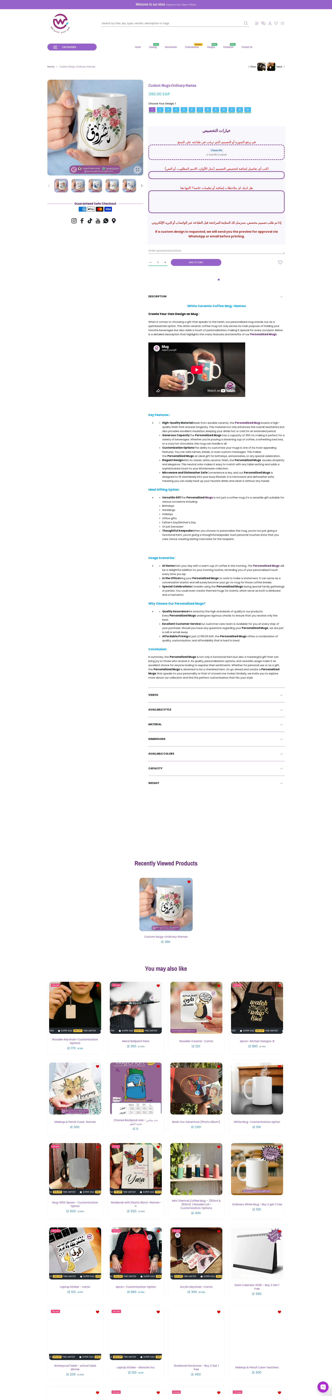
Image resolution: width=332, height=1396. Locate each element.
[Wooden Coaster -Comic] (196, 1008)
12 (240, 109)
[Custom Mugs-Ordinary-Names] (166, 904)
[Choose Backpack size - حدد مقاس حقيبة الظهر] (136, 1088)
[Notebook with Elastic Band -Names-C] (136, 1169)
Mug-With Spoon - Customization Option (75, 1204)
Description (157, 296)
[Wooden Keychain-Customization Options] (75, 1008)
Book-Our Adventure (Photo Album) (196, 1122)
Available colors (161, 753)
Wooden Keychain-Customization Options (75, 1041)
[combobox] (175, 23)
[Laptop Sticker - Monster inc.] (136, 1334)
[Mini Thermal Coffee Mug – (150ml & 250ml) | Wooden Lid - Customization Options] (196, 1169)
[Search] (245, 23)
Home (50, 66)
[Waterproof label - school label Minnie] (75, 1334)
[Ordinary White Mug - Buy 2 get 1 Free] (257, 1169)
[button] (263, 23)
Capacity (155, 768)
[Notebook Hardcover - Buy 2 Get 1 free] (196, 1334)
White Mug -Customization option (257, 1122)
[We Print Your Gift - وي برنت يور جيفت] (60, 23)
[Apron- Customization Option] (136, 1253)
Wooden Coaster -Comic (196, 1041)
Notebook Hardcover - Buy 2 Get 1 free (196, 1367)
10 (224, 109)
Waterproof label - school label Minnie (75, 1367)
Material (155, 724)
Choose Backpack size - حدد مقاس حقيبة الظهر (136, 1121)
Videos (153, 695)
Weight (153, 783)
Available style (159, 709)
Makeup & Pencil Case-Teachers (257, 1367)
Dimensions (156, 739)
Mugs (209, 497)
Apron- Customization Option (136, 1286)
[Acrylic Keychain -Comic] (196, 1253)
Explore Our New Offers (181, 4)
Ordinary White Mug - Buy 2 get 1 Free (257, 1204)
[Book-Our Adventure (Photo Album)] (196, 1088)
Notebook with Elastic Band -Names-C (136, 1204)
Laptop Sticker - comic (75, 1286)
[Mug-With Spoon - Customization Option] (75, 1169)
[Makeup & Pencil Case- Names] (75, 1088)
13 (248, 109)
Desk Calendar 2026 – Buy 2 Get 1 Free (257, 1286)
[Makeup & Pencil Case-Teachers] (257, 1334)
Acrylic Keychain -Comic (196, 1286)
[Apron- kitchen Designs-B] (257, 1008)
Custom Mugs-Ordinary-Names (166, 937)
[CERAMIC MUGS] (213, 497)
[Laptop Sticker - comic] (75, 1253)
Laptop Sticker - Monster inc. (136, 1367)
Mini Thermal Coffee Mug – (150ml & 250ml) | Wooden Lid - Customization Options (196, 1204)
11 (231, 109)
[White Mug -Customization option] (257, 1088)
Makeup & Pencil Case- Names (75, 1122)
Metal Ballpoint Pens (135, 1041)
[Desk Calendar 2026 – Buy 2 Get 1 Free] (257, 1253)
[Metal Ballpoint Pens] (136, 1008)
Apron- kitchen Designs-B (257, 1041)
